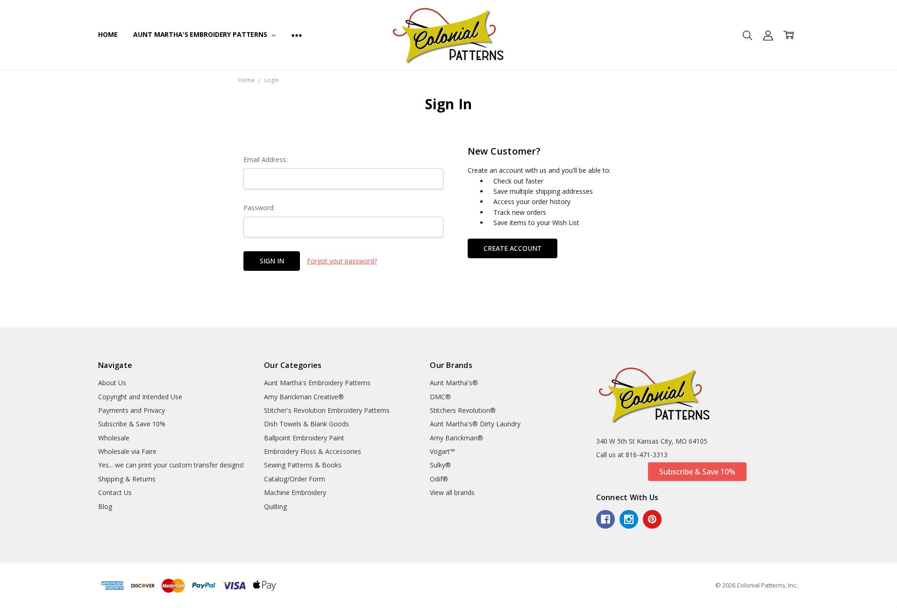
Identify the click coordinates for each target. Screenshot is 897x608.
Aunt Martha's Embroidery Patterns (201, 34)
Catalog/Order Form (294, 478)
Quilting (275, 506)
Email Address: (265, 159)
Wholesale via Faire (127, 451)
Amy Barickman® (456, 437)
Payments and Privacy (131, 410)
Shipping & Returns (127, 478)
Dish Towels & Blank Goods (306, 423)
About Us (112, 382)
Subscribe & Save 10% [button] (697, 472)
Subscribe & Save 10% (131, 423)
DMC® (440, 396)
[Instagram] (628, 519)
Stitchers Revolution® (463, 410)
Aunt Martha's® (454, 382)
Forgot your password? (342, 260)
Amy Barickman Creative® (304, 396)
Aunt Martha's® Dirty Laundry (475, 423)
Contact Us (115, 492)
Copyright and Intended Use (140, 396)
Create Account (512, 248)
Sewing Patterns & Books (303, 464)
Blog (105, 506)
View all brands (452, 492)
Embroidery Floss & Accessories (312, 451)
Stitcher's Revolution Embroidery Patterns (327, 410)
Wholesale (113, 437)
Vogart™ (442, 451)
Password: (259, 207)
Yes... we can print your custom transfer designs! (171, 464)
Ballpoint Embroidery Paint (304, 437)
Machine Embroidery (295, 492)
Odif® (439, 478)
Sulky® (440, 464)
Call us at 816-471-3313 (632, 454)
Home (107, 34)
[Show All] (297, 35)
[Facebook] (605, 519)
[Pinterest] (652, 519)
